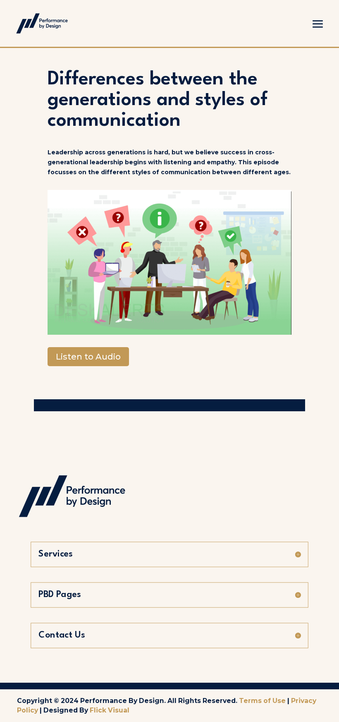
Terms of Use (262, 701)
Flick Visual (109, 710)
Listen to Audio (88, 357)
